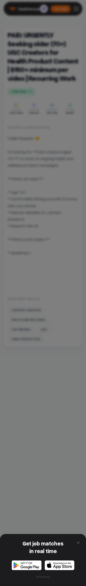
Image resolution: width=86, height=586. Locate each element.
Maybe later (43, 576)
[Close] (78, 542)
